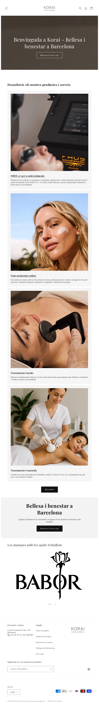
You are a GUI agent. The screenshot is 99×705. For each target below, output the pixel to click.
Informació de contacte (44, 642)
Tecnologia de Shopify (37, 701)
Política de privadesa (55, 701)
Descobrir (49, 489)
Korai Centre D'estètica (21, 701)
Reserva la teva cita (49, 55)
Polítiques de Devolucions (45, 648)
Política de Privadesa (43, 637)
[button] (6, 8)
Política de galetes (42, 631)
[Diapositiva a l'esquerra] (44, 604)
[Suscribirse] (51, 669)
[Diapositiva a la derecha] (55, 604)
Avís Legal (40, 654)
